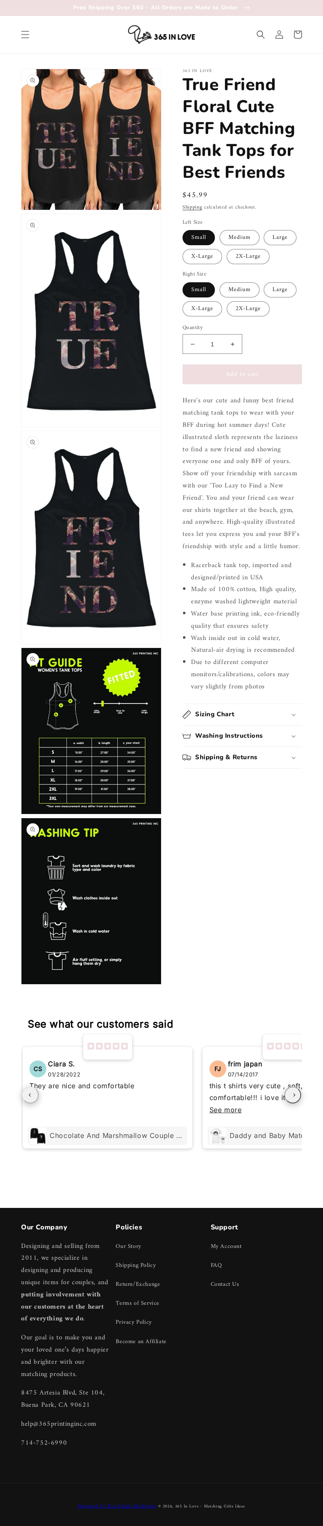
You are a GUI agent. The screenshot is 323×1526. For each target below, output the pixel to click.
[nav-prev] (30, 1095)
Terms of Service (137, 1303)
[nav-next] (292, 1095)
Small (198, 237)
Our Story (128, 1246)
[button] (25, 34)
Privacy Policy (133, 1322)
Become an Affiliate (141, 1341)
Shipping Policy (136, 1265)
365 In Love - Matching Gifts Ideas (210, 1506)
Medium (239, 237)
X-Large (202, 256)
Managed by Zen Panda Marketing (117, 1506)
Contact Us (225, 1284)
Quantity (193, 328)
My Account (226, 1246)
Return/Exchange (138, 1284)
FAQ (216, 1265)
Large (280, 237)
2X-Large (248, 256)
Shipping (192, 207)
